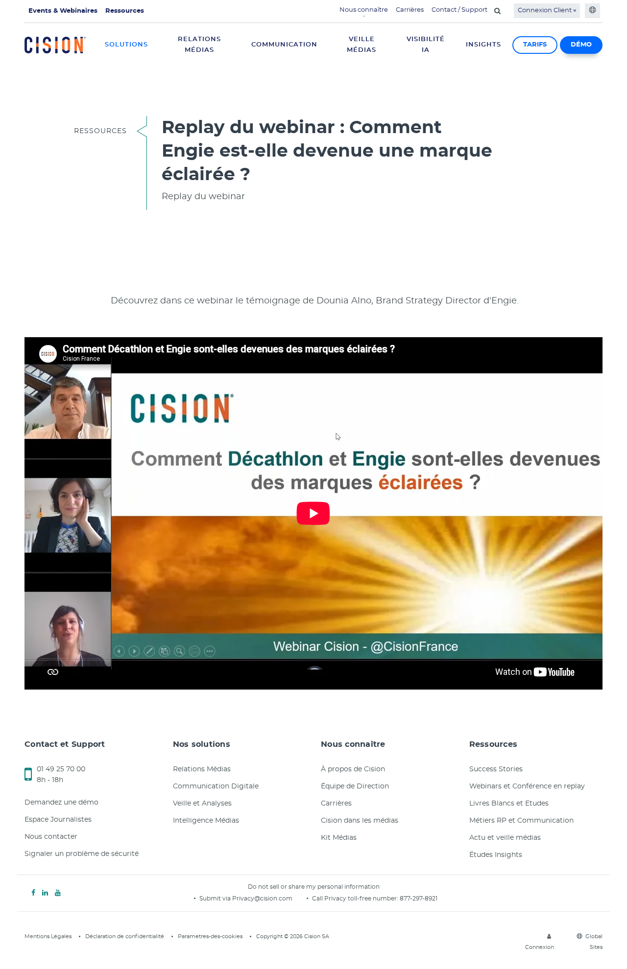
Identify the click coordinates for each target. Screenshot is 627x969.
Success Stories (496, 769)
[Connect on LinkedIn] (45, 893)
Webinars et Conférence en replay (527, 786)
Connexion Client (545, 10)
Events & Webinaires (62, 11)
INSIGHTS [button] (483, 45)
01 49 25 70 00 (61, 769)
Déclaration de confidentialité (124, 936)
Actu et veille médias (505, 837)
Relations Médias (202, 769)
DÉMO (581, 45)
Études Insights (495, 855)
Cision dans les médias (359, 820)
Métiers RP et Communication (521, 820)
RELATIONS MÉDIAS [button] (199, 44)
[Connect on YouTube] (58, 893)
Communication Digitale (216, 786)
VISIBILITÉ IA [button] (426, 44)
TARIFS (535, 45)
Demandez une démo (61, 802)
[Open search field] (497, 10)
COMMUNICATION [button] (284, 45)
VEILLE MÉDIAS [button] (361, 44)
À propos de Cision (353, 769)
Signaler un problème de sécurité (81, 854)
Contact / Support (459, 10)
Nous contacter (50, 836)
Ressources (124, 11)
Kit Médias (339, 837)
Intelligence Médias (206, 820)
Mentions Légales (48, 936)
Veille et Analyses (202, 803)
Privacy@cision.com (262, 898)
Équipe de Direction (355, 786)
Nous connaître (363, 10)
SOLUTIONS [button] (126, 45)
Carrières (410, 10)
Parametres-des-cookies (210, 936)
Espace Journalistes (58, 819)
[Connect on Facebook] (33, 893)
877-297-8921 (418, 898)
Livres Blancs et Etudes (509, 803)
